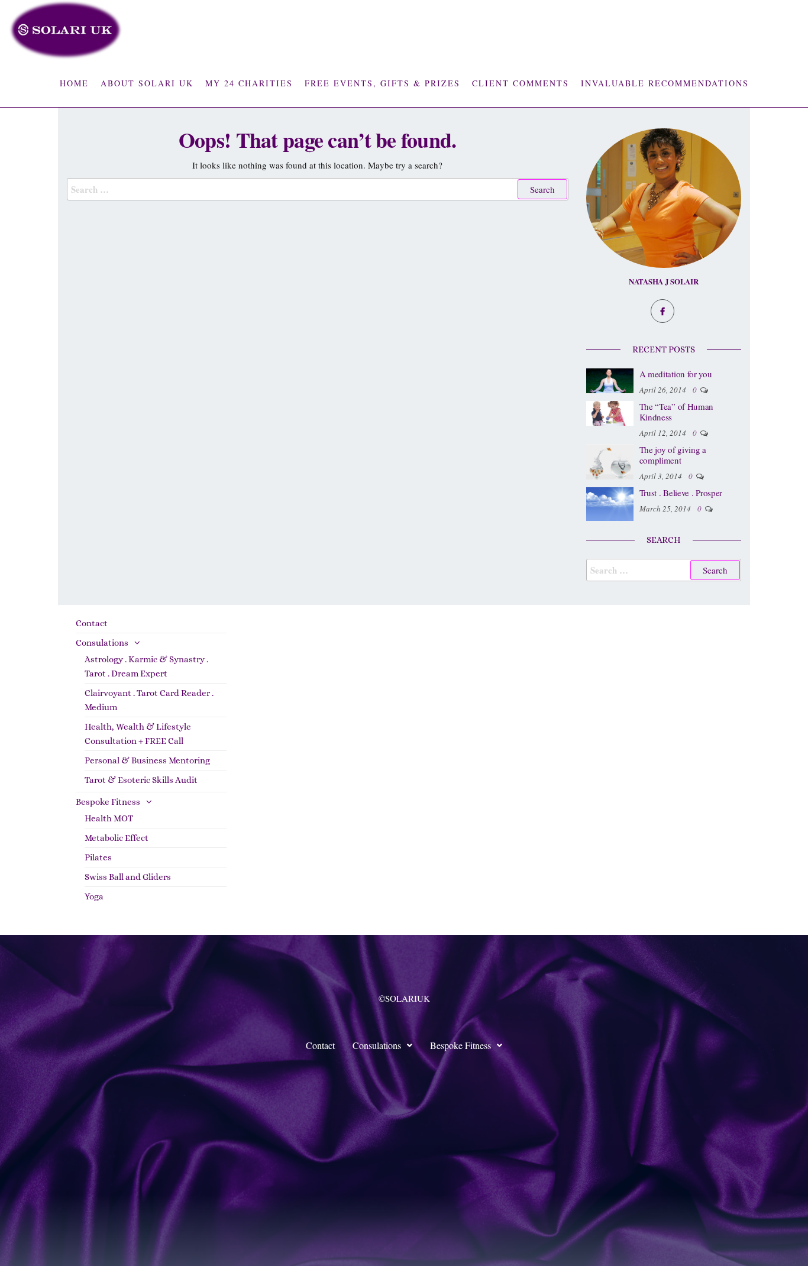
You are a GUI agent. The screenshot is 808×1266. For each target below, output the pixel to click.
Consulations (102, 642)
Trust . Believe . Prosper (681, 492)
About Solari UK (147, 83)
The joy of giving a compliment (672, 454)
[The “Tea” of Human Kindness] (610, 411)
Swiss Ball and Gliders (128, 877)
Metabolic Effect (116, 838)
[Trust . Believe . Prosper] (610, 503)
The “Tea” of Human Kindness (676, 411)
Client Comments (520, 83)
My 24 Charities (249, 83)
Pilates (98, 857)
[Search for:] (317, 189)
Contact (92, 623)
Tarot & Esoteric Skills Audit (141, 780)
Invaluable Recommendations (665, 83)
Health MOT (109, 818)
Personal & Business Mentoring (147, 760)
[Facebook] (662, 311)
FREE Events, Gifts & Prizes (382, 83)
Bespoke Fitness (108, 801)
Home (74, 83)
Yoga (94, 896)
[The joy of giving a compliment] (610, 460)
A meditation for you (675, 374)
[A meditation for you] (610, 379)
